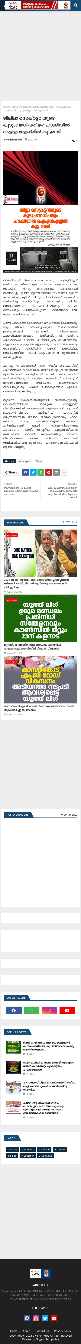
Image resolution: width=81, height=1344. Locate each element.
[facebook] (14, 1010)
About (26, 1331)
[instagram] (49, 1010)
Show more (70, 521)
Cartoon (45, 1149)
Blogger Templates (47, 1339)
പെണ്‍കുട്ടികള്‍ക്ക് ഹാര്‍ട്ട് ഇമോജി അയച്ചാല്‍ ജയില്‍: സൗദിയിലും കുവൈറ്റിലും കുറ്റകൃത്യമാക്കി (48, 1066)
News (15, 106)
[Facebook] (25, 472)
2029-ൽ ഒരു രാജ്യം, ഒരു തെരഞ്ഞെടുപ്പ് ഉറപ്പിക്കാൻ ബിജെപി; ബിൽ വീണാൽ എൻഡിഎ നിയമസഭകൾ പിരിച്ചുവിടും (36, 583)
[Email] (56, 472)
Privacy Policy (62, 1331)
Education (29, 1155)
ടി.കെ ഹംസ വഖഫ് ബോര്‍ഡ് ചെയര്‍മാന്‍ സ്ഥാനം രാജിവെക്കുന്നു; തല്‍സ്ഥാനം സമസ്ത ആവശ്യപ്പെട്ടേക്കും (48, 1046)
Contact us (42, 1331)
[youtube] (67, 1010)
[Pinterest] (48, 472)
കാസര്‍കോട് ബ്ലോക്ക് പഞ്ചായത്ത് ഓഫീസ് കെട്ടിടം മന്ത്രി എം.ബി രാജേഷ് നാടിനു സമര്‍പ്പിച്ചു (49, 1086)
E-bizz (13, 1155)
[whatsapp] (32, 1010)
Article (13, 1149)
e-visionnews (41, 1335)
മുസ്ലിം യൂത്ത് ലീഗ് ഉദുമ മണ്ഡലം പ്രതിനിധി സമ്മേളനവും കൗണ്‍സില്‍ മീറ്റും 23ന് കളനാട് (32, 646)
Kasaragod (24, 461)
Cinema (61, 1149)
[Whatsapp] (40, 472)
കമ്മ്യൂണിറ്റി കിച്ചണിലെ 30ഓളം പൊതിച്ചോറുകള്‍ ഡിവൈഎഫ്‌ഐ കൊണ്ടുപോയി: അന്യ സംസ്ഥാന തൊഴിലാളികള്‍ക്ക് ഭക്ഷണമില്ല (43, 1108)
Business (29, 1149)
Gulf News (46, 1155)
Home (6, 106)
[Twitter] (33, 472)
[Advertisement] (40, 54)
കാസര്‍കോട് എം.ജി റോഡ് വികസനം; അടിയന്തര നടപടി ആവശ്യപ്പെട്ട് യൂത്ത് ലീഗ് (39, 708)
